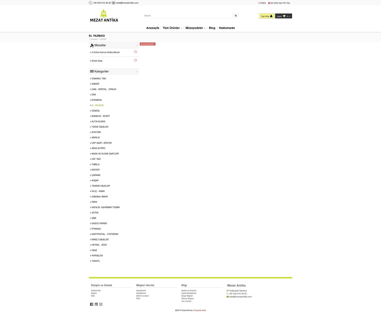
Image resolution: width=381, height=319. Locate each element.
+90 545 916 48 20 (102, 2)
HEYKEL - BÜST (99, 244)
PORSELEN (97, 255)
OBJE (94, 250)
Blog (212, 28)
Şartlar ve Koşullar (188, 290)
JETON (94, 212)
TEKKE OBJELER (99, 126)
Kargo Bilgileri (187, 295)
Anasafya (94, 39)
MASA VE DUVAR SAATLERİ (105, 153)
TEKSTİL (95, 260)
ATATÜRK (96, 132)
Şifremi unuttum (142, 295)
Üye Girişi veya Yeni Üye (280, 2)
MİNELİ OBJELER (100, 239)
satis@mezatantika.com (127, 2)
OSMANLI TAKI (98, 78)
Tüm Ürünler (171, 28)
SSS (93, 295)
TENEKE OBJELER (100, 185)
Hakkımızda (227, 28)
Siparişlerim (141, 290)
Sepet (279, 16)
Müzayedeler (195, 28)
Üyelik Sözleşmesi (188, 293)
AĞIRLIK (95, 137)
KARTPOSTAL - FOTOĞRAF (105, 234)
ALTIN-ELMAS (98, 121)
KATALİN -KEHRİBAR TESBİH (105, 207)
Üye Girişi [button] (265, 16)
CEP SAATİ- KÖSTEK (101, 142)
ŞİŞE (93, 217)
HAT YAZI (96, 158)
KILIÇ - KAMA (98, 191)
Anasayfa (152, 28)
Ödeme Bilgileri (187, 298)
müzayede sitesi (199, 310)
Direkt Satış (96, 60)
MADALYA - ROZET (100, 115)
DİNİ (93, 94)
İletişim (263, 2)
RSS (138, 298)
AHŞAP (95, 180)
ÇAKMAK (95, 175)
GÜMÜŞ (95, 110)
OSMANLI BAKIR (99, 196)
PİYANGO (96, 228)
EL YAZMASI (97, 105)
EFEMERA (96, 99)
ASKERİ (95, 83)
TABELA (95, 164)
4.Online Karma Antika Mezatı (105, 52)
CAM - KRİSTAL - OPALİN (103, 89)
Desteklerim (141, 293)
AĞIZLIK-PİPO (98, 148)
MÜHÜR (95, 169)
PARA (94, 201)
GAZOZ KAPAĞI (99, 223)
